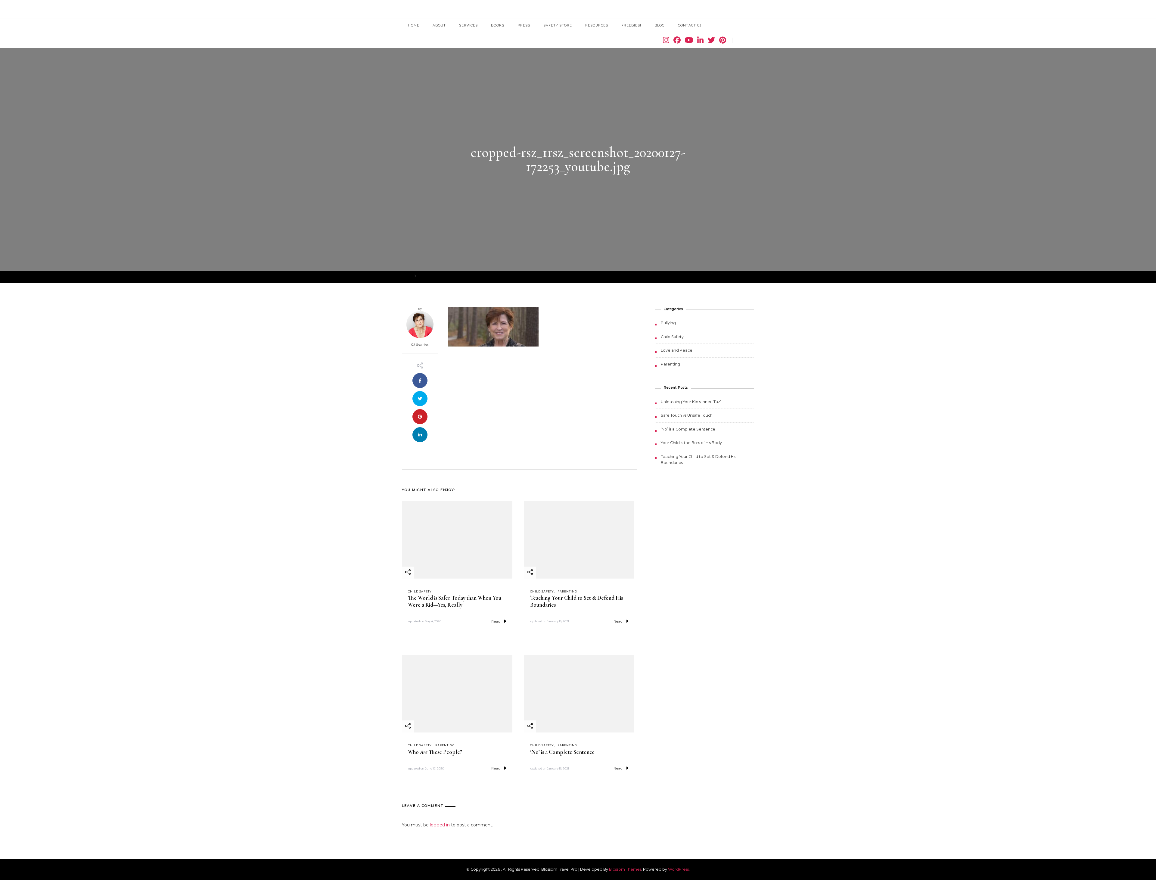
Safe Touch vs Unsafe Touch (687, 415)
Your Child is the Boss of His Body (691, 442)
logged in (440, 825)
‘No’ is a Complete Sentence (562, 752)
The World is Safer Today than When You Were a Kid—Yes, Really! (454, 601)
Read (496, 621)
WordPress (678, 869)
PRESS (523, 25)
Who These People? (435, 752)
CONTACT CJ (689, 25)
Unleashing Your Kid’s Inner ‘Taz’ (691, 402)
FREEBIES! (631, 25)
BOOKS (497, 25)
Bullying (668, 323)
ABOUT (439, 25)
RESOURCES (596, 25)
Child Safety (420, 591)
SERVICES (468, 25)
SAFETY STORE (557, 25)
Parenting (567, 591)
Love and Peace (676, 350)
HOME (413, 25)
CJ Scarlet (420, 344)
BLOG (659, 25)
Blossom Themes (625, 869)
